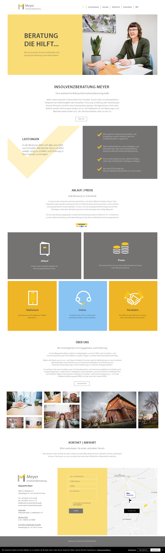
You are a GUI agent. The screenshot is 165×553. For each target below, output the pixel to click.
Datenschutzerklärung (104, 550)
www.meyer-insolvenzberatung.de (30, 505)
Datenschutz (81, 541)
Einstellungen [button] (132, 550)
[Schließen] (163, 549)
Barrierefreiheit (91, 541)
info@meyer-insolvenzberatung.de (30, 503)
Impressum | (72, 541)
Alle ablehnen (143, 550)
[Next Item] (155, 410)
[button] (82, 225)
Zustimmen (155, 550)
